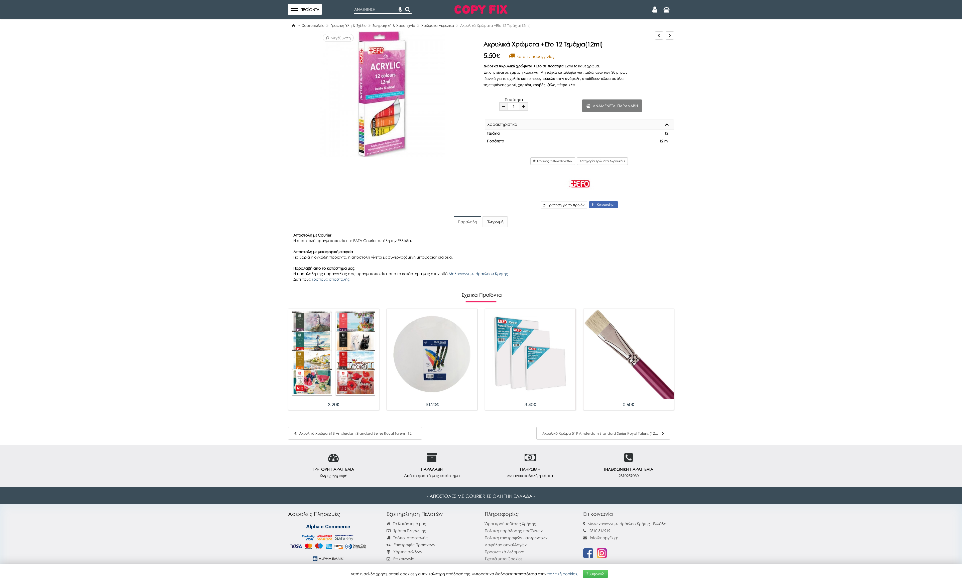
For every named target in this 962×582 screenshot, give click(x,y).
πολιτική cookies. (562, 573)
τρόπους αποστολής (331, 279)
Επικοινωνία (403, 558)
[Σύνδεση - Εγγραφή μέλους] (655, 9)
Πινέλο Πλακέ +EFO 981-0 (628, 404)
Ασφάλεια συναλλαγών (506, 544)
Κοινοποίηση (604, 204)
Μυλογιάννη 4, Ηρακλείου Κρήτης (478, 273)
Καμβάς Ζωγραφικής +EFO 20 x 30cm (530, 404)
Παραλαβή (467, 221)
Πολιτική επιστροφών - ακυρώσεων (516, 537)
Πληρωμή (495, 221)
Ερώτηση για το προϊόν (564, 205)
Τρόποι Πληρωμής (409, 530)
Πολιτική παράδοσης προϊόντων (514, 530)
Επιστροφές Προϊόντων (414, 544)
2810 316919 (599, 530)
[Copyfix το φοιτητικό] (481, 9)
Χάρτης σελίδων (407, 551)
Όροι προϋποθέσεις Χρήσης (510, 523)
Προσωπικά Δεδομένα (504, 551)
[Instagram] (602, 552)
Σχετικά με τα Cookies (503, 558)
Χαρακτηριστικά (502, 124)
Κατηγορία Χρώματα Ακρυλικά (602, 161)
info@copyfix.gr (603, 537)
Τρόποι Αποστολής (410, 537)
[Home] (293, 25)
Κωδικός (554, 161)
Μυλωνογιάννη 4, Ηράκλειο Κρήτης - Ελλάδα (626, 523)
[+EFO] (579, 183)
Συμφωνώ (595, 573)
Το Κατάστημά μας (409, 523)
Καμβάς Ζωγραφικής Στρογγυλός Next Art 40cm (431, 404)
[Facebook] (588, 552)
